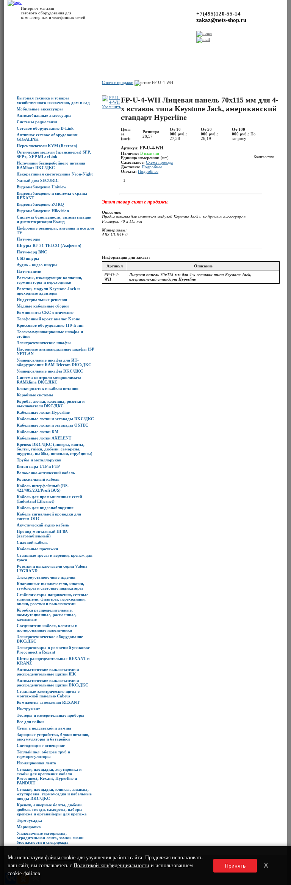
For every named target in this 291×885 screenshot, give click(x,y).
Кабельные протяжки (37, 549)
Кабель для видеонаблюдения (45, 507)
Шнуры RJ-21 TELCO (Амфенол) (49, 245)
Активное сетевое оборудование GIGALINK (47, 136)
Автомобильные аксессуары (44, 115)
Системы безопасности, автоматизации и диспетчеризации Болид (54, 219)
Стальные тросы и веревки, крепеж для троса (54, 557)
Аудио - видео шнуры (37, 264)
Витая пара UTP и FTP (38, 466)
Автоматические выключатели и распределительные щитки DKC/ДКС (52, 682)
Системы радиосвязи (37, 122)
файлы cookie (60, 857)
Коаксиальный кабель (38, 479)
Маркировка (29, 826)
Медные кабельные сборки (43, 306)
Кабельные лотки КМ (37, 431)
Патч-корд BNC (32, 252)
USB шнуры (28, 258)
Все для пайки (30, 721)
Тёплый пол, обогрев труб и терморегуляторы (43, 754)
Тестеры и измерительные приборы (50, 715)
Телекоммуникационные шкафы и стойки (50, 333)
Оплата (94, 49)
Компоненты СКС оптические (45, 312)
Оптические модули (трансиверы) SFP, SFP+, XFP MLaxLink (54, 154)
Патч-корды (29, 239)
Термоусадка (29, 820)
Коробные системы (35, 395)
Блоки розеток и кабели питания (47, 388)
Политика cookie (196, 49)
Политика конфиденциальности (150, 49)
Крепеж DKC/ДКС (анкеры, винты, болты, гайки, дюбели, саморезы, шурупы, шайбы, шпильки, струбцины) (54, 449)
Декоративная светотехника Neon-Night (55, 174)
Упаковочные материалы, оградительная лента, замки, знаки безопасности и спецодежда (50, 838)
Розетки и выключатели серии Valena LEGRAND (52, 568)
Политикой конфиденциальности (111, 865)
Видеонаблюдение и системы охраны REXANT (52, 195)
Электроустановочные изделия (46, 577)
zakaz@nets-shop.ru (221, 20)
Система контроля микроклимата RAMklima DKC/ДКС (49, 379)
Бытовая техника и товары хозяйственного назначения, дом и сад (53, 100)
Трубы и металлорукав (39, 460)
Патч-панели (29, 271)
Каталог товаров (35, 49)
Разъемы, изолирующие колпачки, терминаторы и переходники (49, 279)
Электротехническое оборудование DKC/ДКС (50, 638)
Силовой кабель (32, 542)
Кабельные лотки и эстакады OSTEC (52, 425)
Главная (12, 49)
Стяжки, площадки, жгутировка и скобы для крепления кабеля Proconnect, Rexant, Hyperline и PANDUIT (49, 776)
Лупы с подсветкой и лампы (44, 728)
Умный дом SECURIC (38, 180)
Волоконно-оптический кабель (46, 472)
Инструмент (28, 708)
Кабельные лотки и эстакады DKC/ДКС (55, 418)
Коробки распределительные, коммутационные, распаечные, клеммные (47, 614)
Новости (60, 49)
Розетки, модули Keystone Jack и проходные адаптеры (48, 290)
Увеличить (111, 106)
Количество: (264, 156)
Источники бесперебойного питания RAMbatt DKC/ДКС (51, 165)
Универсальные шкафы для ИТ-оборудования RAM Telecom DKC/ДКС (54, 362)
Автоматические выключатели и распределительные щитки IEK (48, 671)
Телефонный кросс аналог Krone (48, 319)
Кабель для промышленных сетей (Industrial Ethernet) (49, 498)
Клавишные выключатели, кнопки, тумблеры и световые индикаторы (50, 585)
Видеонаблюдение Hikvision (43, 210)
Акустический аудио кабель (43, 525)
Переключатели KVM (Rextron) (47, 145)
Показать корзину (227, 71)
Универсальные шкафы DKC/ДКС (50, 371)
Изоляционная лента (36, 763)
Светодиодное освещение (41, 745)
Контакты (111, 49)
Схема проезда (159, 162)
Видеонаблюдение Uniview (41, 187)
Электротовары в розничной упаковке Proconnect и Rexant (53, 649)
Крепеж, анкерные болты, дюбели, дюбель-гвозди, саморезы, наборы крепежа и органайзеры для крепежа (52, 809)
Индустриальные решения (42, 299)
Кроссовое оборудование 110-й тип (50, 325)
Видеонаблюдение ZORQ (40, 204)
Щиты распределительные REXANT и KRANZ (53, 660)
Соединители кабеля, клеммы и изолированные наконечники (47, 627)
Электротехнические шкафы (44, 342)
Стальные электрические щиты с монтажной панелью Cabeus (48, 693)
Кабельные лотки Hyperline (43, 412)
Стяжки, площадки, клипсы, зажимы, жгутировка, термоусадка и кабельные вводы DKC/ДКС (54, 794)
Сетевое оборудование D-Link (45, 128)
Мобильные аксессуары (40, 109)
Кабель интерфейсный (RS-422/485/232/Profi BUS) (43, 487)
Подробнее (152, 167)
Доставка (78, 49)
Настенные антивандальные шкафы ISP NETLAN (55, 351)
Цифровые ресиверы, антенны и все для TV (55, 230)
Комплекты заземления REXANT (48, 702)
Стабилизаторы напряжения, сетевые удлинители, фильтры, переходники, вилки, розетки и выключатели (52, 599)
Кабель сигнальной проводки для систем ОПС (49, 516)
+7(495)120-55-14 (218, 14)
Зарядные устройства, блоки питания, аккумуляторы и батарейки (53, 736)
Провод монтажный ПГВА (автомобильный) (42, 533)
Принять (235, 866)
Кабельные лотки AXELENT (44, 438)
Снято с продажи (117, 82)
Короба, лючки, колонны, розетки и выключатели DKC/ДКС (50, 403)
